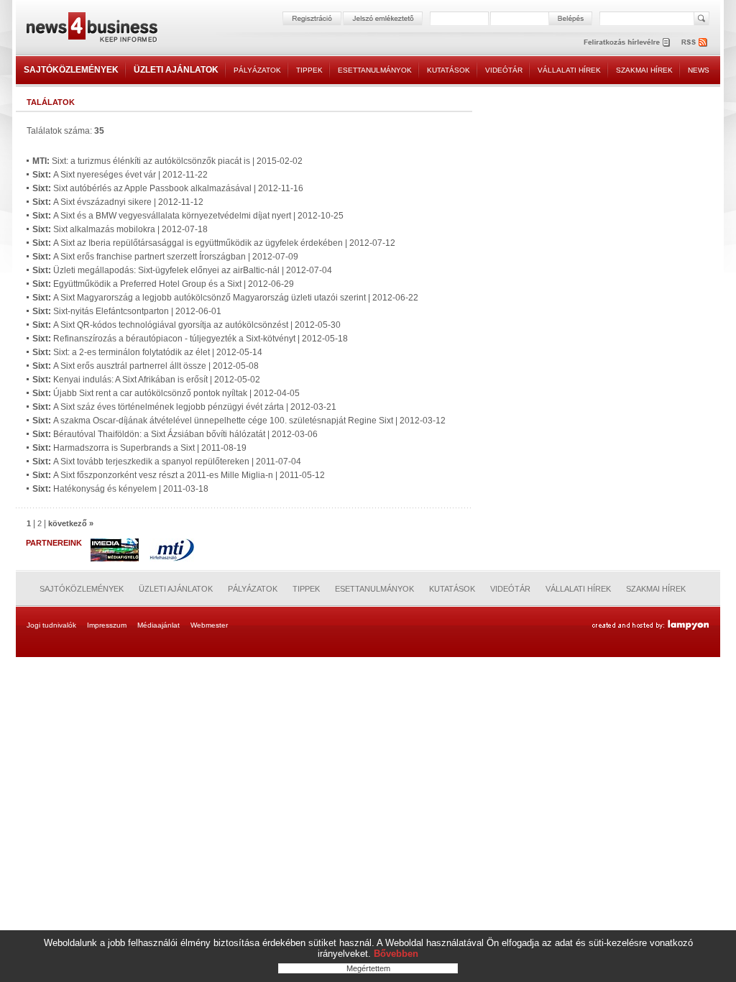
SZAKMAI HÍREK (644, 70)
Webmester (209, 625)
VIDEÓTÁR (504, 70)
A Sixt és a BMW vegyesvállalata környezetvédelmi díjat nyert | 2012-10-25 (188, 216)
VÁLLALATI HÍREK (569, 70)
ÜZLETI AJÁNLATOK (176, 70)
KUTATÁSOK (448, 70)
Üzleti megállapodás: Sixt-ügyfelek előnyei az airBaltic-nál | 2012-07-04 (182, 270)
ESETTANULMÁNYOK (375, 70)
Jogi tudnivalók (51, 625)
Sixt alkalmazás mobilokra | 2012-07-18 (120, 229)
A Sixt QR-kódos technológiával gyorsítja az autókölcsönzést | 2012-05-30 (186, 325)
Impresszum (106, 625)
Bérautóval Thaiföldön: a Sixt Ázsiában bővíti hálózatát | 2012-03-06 (175, 434)
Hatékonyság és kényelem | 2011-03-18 (120, 489)
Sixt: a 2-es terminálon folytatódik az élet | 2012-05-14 (147, 352)
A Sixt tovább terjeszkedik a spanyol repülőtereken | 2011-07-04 (166, 461)
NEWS (698, 70)
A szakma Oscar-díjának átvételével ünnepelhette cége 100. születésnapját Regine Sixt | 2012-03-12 (239, 421)
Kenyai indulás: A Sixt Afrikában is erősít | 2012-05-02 (146, 380)
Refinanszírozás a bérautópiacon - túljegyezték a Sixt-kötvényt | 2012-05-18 (190, 339)
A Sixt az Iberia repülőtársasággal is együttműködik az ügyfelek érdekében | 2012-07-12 (213, 243)
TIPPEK (309, 70)
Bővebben (396, 953)
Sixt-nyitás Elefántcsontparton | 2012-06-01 (126, 311)
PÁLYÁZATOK (257, 70)
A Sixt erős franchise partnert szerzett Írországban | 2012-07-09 (165, 257)
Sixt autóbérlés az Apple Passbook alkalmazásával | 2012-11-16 (167, 188)
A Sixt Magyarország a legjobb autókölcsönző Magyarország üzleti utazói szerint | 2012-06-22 (225, 298)
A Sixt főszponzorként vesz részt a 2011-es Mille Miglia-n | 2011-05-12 (178, 475)
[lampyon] (650, 625)
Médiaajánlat (158, 625)
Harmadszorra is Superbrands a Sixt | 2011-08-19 (139, 448)
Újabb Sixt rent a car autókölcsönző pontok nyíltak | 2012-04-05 (166, 393)
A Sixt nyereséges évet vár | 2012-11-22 (120, 175)
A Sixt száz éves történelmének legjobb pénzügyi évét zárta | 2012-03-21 (184, 407)
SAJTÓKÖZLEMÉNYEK (71, 70)
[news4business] (91, 29)
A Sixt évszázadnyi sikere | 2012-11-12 (117, 202)
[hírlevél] (627, 42)
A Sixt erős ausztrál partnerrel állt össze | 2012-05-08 (145, 366)
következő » (70, 523)
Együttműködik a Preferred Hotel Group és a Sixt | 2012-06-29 (163, 284)
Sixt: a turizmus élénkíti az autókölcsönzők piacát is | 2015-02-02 (167, 161)
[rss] (695, 42)
